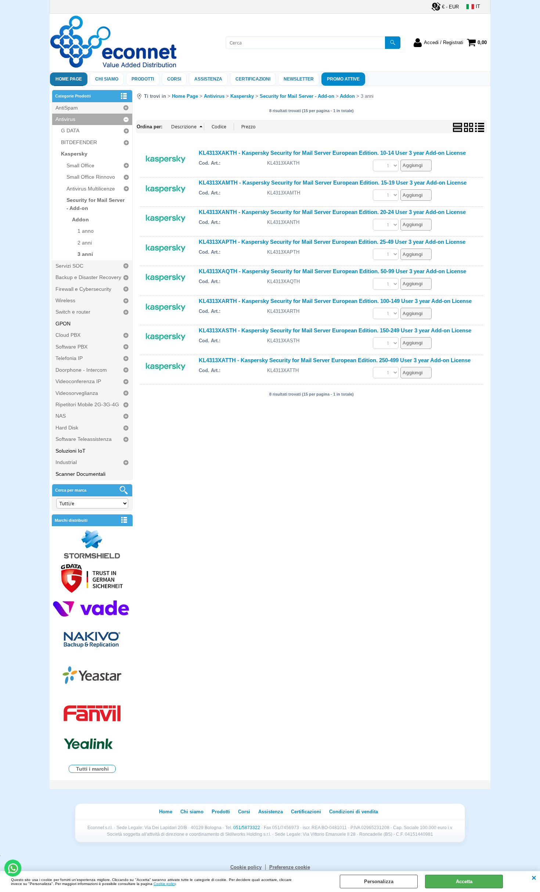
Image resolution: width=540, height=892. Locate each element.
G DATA (70, 130)
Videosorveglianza (76, 393)
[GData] (92, 579)
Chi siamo (106, 79)
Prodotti (143, 79)
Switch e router (72, 312)
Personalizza (378, 881)
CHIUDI (534, 878)
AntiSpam (66, 108)
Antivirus (65, 119)
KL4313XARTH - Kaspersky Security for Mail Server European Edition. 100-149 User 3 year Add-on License (335, 301)
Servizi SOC (69, 266)
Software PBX (71, 347)
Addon (80, 219)
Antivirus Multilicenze (90, 189)
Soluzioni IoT (70, 451)
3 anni (85, 254)
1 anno (86, 231)
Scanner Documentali (80, 474)
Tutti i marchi (92, 769)
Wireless (65, 300)
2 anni (85, 243)
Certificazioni (252, 79)
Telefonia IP (69, 358)
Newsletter (299, 79)
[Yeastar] (92, 677)
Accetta (464, 881)
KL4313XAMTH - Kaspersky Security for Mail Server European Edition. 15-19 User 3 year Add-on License (333, 182)
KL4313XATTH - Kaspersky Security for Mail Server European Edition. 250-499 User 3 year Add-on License (335, 360)
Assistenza (270, 811)
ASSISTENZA (208, 79)
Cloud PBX (67, 335)
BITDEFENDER (79, 142)
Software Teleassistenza (83, 439)
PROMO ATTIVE (343, 79)
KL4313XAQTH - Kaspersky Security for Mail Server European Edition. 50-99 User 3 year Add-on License (332, 271)
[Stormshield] (92, 545)
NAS (60, 416)
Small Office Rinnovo (90, 177)
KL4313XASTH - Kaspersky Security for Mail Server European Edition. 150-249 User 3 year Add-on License (335, 330)
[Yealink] (92, 744)
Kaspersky (74, 154)
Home (165, 811)
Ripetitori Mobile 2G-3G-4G (87, 404)
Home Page (68, 79)
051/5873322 (246, 827)
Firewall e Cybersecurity (83, 289)
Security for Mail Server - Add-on (95, 204)
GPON (63, 324)
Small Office (80, 165)
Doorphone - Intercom (81, 370)
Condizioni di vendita (353, 811)
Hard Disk (66, 428)
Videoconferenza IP (78, 381)
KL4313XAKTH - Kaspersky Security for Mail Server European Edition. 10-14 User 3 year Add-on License (332, 153)
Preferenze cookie (289, 867)
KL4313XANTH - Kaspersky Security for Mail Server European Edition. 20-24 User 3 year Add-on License (332, 212)
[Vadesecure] (92, 607)
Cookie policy (165, 884)
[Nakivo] (92, 639)
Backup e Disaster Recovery (88, 277)
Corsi (174, 79)
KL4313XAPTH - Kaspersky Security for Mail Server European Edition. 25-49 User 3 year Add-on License (332, 242)
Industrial (66, 462)
